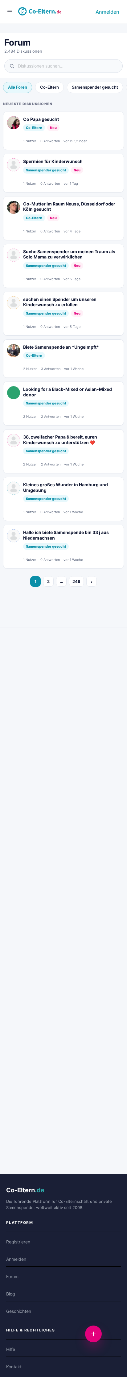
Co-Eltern (49, 87)
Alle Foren (17, 87)
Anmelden (107, 12)
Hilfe (10, 1349)
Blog (10, 1293)
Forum (12, 1276)
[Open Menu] (10, 11)
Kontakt (14, 1366)
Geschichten (18, 1311)
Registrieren (18, 1241)
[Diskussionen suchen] (63, 66)
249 (76, 581)
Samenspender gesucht (95, 87)
